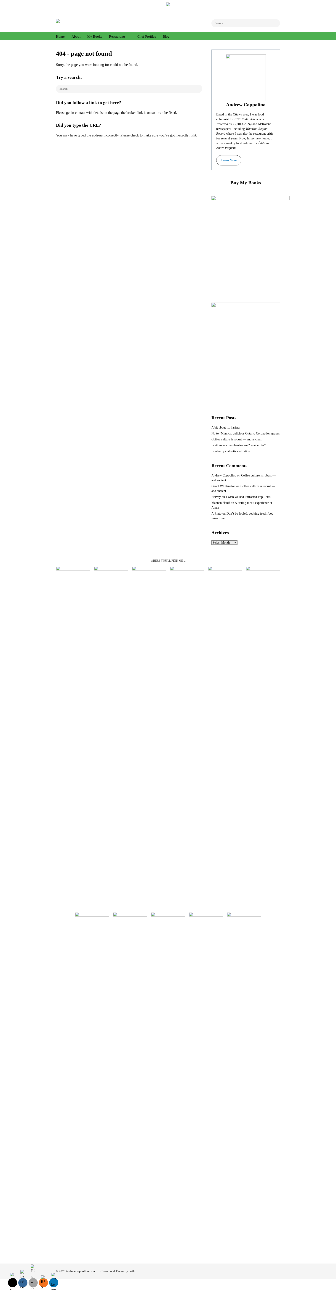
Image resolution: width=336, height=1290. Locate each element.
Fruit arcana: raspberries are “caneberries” (238, 445)
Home (60, 36)
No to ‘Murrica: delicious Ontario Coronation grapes (245, 433)
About (76, 36)
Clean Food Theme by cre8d (118, 1271)
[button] (228, 160)
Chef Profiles (146, 36)
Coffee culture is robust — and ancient (236, 439)
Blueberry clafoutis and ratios (230, 451)
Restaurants (117, 36)
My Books (94, 36)
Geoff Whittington (223, 486)
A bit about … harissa (225, 427)
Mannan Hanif (220, 503)
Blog (166, 36)
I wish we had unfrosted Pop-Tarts (248, 497)
